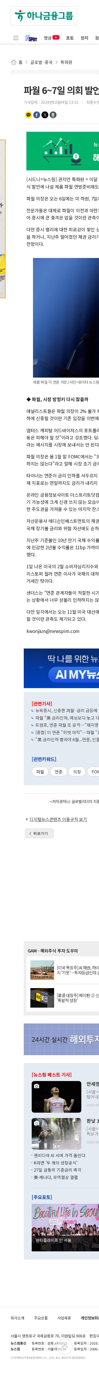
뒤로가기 (40, 833)
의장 (77, 771)
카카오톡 (28, 114)
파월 (40, 771)
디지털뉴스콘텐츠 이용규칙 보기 (58, 819)
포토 (70, 38)
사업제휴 (64, 1318)
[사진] (56, 1096)
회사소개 (17, 1318)
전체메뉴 (16, 38)
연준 (59, 771)
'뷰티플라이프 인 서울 (53, 1240)
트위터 (44, 114)
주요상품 (41, 1318)
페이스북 (36, 114)
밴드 (53, 114)
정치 (84, 38)
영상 (48, 38)
